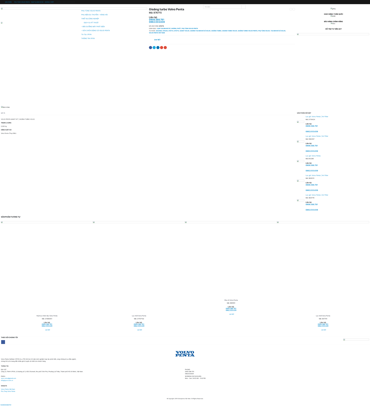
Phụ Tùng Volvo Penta (8, 391)
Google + (161, 47)
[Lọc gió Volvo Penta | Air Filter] (300, 124)
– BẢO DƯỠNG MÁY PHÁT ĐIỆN (93, 26)
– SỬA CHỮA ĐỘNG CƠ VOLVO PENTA (95, 30)
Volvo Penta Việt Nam (8, 389)
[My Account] (2, 1)
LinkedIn (157, 47)
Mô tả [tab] (3, 113)
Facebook (150, 47)
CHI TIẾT (47, 330)
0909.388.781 (312, 126)
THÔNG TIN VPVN (88, 38)
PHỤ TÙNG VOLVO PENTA (90, 11)
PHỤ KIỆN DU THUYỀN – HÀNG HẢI (94, 15)
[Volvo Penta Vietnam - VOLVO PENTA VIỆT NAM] (7, 22)
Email (165, 47)
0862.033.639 (312, 131)
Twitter (154, 47)
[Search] (244, 7)
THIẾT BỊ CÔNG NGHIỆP (90, 19)
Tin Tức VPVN (86, 34)
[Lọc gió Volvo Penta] (300, 163)
